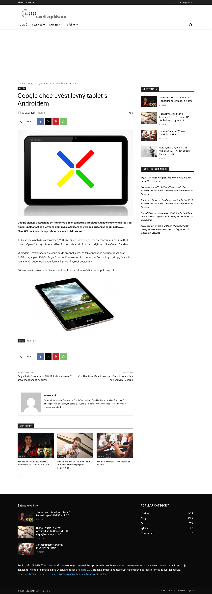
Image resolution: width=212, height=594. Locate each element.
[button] (190, 25)
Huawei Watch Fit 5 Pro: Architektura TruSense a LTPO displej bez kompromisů (74, 464)
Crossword (146, 187)
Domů (20, 83)
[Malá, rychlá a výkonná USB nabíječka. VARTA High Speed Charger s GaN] (149, 151)
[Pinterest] (56, 121)
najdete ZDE (85, 569)
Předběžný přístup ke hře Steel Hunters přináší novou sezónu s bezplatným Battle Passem (166, 191)
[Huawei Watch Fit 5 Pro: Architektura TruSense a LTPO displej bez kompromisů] (75, 445)
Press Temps (147, 225)
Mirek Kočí (30, 113)
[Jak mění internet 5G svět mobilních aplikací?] (115, 445)
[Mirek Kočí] (20, 113)
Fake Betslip (147, 212)
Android (30, 340)
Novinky (29, 83)
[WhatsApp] (63, 121)
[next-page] (25, 476)
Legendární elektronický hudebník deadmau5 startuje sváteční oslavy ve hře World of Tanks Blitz (167, 216)
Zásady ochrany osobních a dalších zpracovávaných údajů (51, 574)
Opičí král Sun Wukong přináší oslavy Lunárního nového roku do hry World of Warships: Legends (165, 229)
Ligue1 (144, 177)
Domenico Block (149, 199)
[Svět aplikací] (44, 14)
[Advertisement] (106, 53)
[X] (48, 121)
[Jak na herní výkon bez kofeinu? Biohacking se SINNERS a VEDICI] (36, 445)
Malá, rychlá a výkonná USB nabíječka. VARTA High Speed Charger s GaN (174, 150)
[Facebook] (40, 121)
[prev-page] (20, 476)
